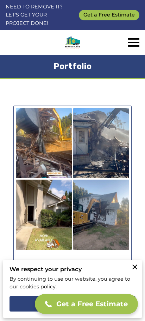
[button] (86, 304)
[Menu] (133, 42)
